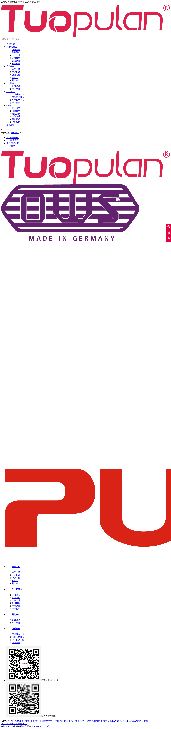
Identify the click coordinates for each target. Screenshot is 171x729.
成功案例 (16, 114)
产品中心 (10, 66)
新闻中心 (10, 83)
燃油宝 (15, 77)
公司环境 (16, 58)
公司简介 (16, 49)
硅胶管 (87, 721)
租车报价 (79, 721)
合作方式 (16, 116)
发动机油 (16, 72)
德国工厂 (22, 723)
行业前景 (16, 103)
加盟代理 (10, 91)
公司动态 (16, 86)
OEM (8, 105)
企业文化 (16, 55)
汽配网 (94, 721)
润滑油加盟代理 (31, 721)
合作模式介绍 (18, 100)
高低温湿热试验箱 (118, 721)
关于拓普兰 (11, 47)
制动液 (15, 80)
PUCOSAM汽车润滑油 (137, 721)
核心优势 (16, 111)
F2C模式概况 (18, 97)
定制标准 (16, 122)
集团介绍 (16, 108)
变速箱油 (16, 75)
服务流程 (16, 119)
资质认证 (16, 61)
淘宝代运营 (103, 721)
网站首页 (10, 44)
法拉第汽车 (69, 721)
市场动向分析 (18, 94)
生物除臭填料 (46, 721)
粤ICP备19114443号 (41, 726)
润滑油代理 (58, 721)
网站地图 (14, 723)
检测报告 (16, 63)
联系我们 (16, 52)
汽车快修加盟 (17, 721)
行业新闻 (16, 89)
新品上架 (16, 69)
